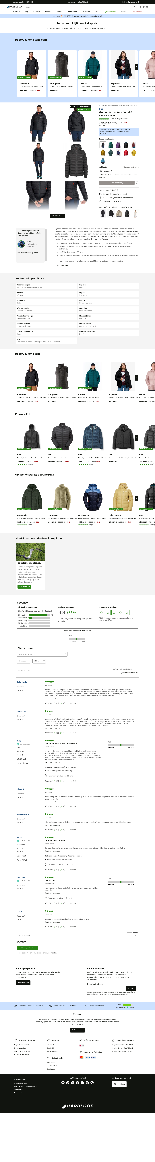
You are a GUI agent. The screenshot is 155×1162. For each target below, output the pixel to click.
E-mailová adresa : (95, 984)
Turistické (36, 11)
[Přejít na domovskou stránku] (100, 105)
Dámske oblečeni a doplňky (110, 105)
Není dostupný (117, 183)
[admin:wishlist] (137, 183)
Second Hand (111, 11)
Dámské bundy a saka (127, 105)
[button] (38, 123)
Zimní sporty (72, 11)
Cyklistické (86, 11)
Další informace (106, 134)
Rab (101, 109)
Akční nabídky (136, 11)
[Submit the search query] (134, 7)
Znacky (123, 11)
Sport (97, 11)
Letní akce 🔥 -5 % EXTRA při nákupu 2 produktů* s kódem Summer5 (77, 16)
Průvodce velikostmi (131, 167)
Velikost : (103, 167)
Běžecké (48, 11)
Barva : (106, 139)
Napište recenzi (122, 119)
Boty (26, 11)
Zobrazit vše (56, 216)
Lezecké (59, 11)
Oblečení (16, 11)
